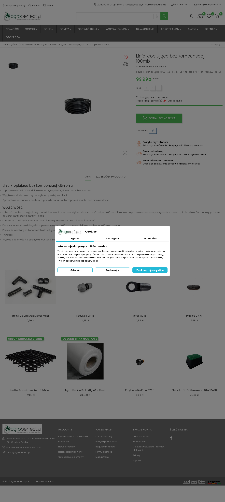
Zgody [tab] (75, 238)
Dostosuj (111, 270)
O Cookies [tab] (150, 238)
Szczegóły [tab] (112, 238)
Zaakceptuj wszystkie (150, 270)
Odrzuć (75, 270)
